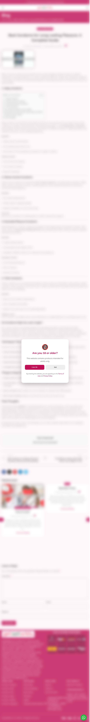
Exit (55, 367)
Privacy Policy (47, 376)
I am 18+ (35, 367)
